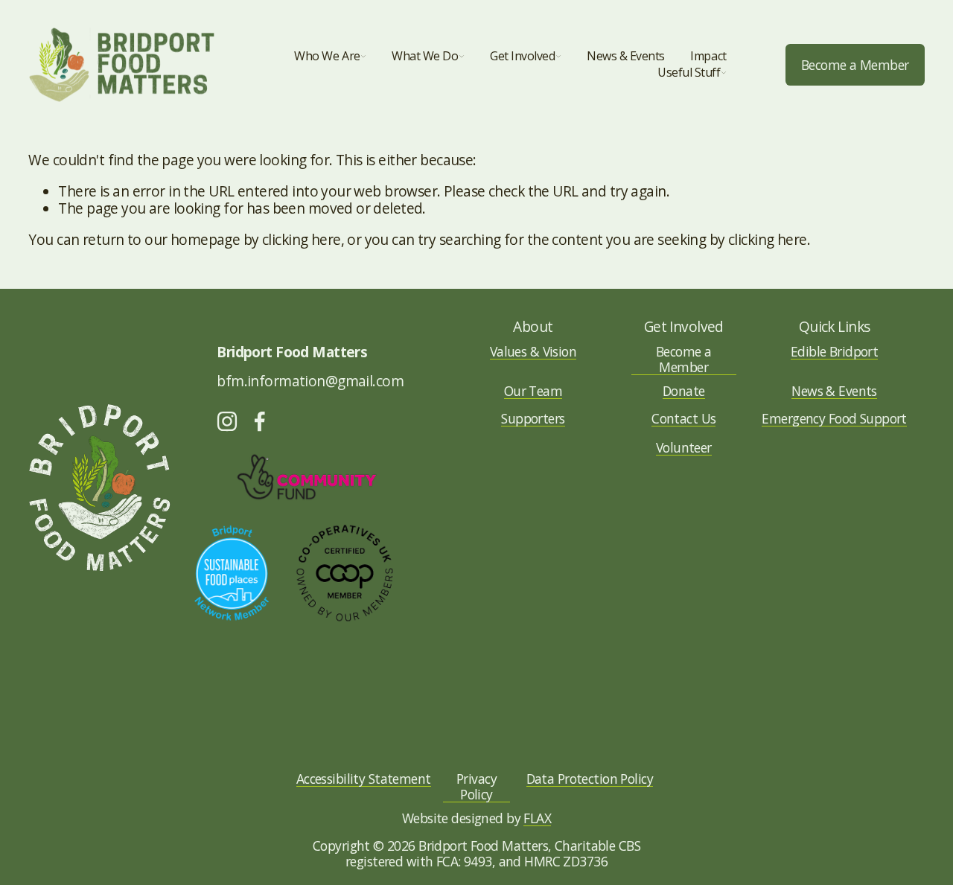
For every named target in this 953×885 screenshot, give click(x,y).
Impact (708, 56)
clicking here (301, 239)
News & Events (626, 56)
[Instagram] (227, 421)
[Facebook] (259, 421)
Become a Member (855, 65)
